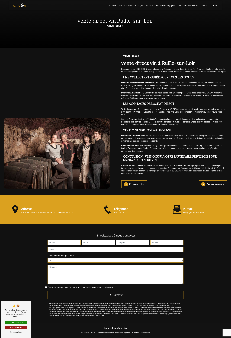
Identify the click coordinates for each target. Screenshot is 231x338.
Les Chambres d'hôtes (188, 5)
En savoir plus (136, 184)
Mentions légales (122, 333)
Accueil (112, 5)
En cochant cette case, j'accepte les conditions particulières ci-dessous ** (81, 287)
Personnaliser (16, 332)
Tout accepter (17, 323)
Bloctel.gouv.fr (59, 316)
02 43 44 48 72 (120, 212)
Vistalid (86, 333)
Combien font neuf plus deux (61, 255)
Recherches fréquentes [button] (115, 328)
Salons (205, 5)
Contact (214, 5)
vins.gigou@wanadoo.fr (194, 212)
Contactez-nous (215, 184)
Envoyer (118, 294)
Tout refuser (17, 327)
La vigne (139, 5)
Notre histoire (125, 5)
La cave (149, 5)
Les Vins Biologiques (165, 5)
